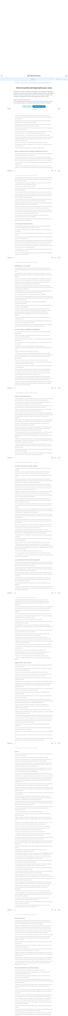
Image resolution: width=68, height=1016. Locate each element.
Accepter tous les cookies (39, 32)
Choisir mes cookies (27, 32)
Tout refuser (34, 35)
